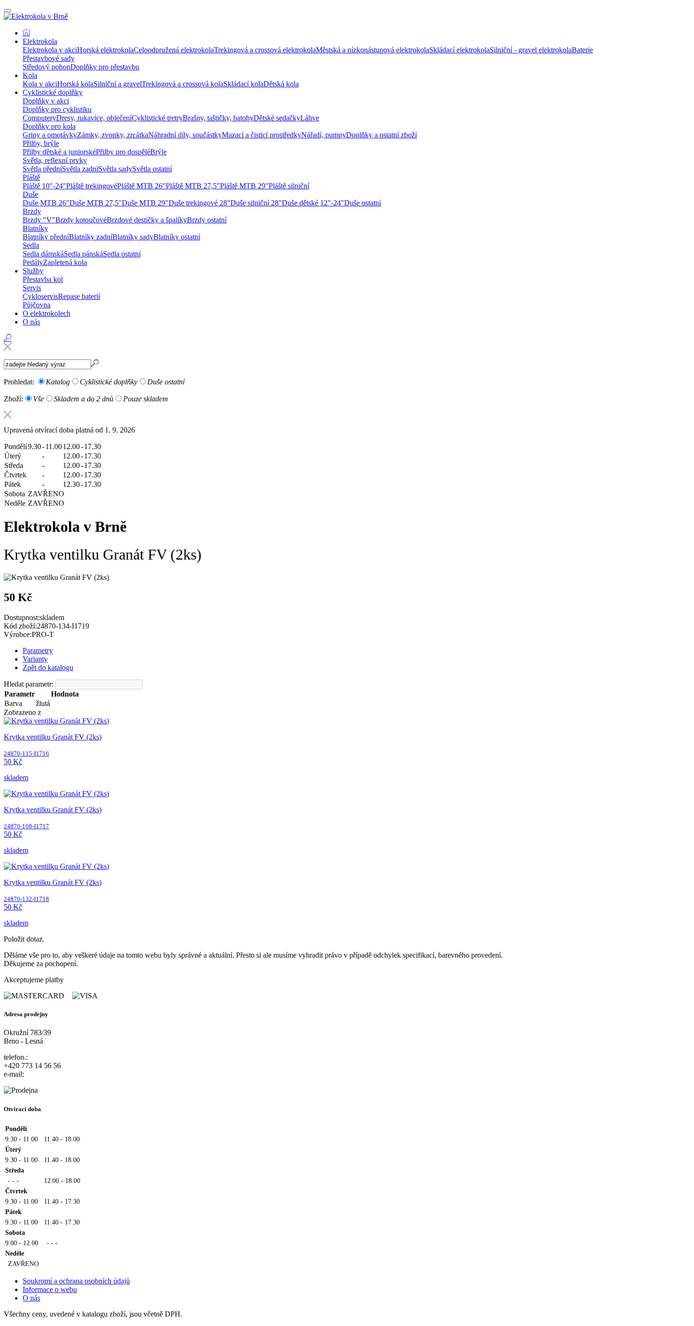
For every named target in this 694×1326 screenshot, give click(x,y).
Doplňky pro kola (49, 126)
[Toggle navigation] (7, 10)
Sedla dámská (43, 254)
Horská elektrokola (105, 50)
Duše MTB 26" (46, 203)
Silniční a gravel (117, 84)
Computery (39, 118)
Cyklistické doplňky (53, 92)
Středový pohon (46, 67)
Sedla (31, 245)
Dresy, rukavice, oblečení (94, 118)
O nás (31, 322)
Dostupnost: (22, 617)
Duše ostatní (362, 203)
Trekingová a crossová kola (182, 84)
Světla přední (42, 169)
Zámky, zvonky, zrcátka (112, 135)
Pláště (31, 177)
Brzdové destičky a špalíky (147, 220)
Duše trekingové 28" (199, 203)
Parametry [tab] (38, 650)
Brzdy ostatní (207, 220)
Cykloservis (40, 296)
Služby (33, 271)
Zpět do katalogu (48, 667)
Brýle (158, 152)
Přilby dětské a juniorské (59, 152)
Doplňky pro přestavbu (104, 67)
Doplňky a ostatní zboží (381, 135)
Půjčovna (37, 305)
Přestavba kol (43, 279)
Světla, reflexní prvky (55, 160)
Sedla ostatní (122, 254)
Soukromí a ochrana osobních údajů (76, 1281)
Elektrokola (40, 41)
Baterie (582, 50)
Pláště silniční (289, 186)
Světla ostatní (152, 169)
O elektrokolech (46, 313)
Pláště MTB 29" (244, 186)
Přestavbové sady (49, 58)
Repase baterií (79, 296)
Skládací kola (243, 84)
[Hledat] (7, 346)
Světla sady (115, 169)
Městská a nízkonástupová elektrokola (372, 50)
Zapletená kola (65, 262)
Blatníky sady (132, 237)
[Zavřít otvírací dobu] (347, 414)
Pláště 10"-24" (44, 186)
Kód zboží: (20, 626)
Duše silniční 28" (256, 203)
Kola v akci (40, 84)
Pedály (33, 262)
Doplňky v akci (46, 101)
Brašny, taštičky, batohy (218, 118)
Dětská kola (281, 84)
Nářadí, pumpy (323, 135)
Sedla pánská (83, 254)
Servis (32, 288)
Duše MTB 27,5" (95, 203)
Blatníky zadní (90, 237)
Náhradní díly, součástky (185, 135)
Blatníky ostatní (176, 237)
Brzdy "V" (39, 220)
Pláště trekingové (91, 186)
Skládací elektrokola (459, 50)
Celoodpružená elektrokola (174, 50)
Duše (30, 194)
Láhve (309, 118)
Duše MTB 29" (145, 203)
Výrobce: (18, 634)
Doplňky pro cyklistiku (57, 109)
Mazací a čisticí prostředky (261, 135)
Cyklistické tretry (157, 118)
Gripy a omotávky (50, 135)
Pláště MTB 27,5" (193, 186)
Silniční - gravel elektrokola (531, 50)
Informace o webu (50, 1289)
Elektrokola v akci (50, 50)
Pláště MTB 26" (141, 186)
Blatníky (35, 228)
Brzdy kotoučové (81, 220)
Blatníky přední (46, 237)
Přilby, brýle (41, 143)
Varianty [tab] (35, 659)
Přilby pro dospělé (123, 152)
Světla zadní (80, 169)
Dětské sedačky (277, 118)
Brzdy (32, 211)
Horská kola (75, 84)
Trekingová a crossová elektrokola (265, 50)
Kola (30, 75)
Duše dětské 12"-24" (313, 203)
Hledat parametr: (28, 684)
